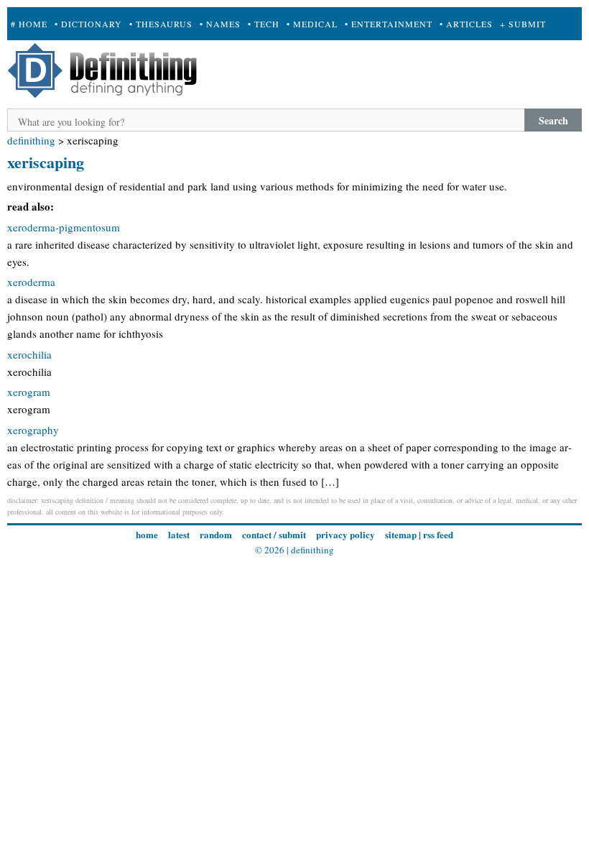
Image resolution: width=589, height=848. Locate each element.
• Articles (466, 23)
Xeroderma (31, 282)
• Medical (312, 23)
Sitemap (401, 534)
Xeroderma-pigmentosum (63, 227)
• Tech (263, 23)
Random (216, 534)
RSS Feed (438, 534)
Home (147, 534)
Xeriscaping (45, 162)
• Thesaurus (161, 23)
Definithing (31, 140)
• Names (220, 23)
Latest (179, 534)
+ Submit (523, 23)
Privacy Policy (345, 534)
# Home (29, 23)
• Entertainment (388, 23)
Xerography (33, 430)
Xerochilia (29, 354)
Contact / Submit (274, 534)
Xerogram (28, 391)
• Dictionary (88, 23)
